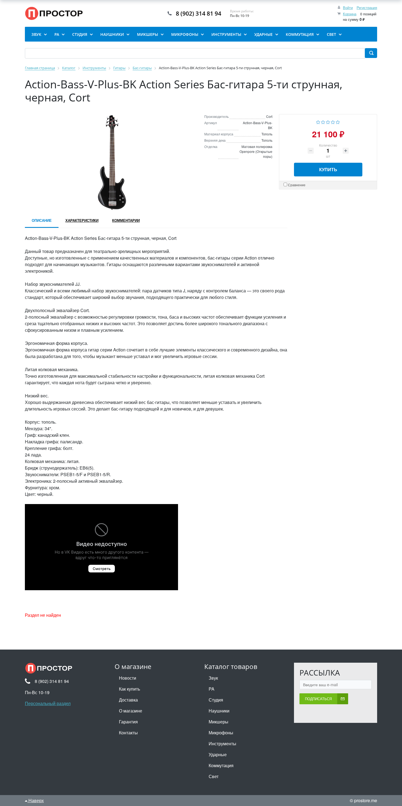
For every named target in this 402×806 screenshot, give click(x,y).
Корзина (349, 13)
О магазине (130, 711)
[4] (333, 121)
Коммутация (221, 765)
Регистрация (367, 7)
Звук (213, 678)
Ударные (218, 754)
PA (211, 689)
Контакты (128, 732)
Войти (348, 7)
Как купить (129, 689)
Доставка (128, 700)
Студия (216, 700)
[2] (323, 121)
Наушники (219, 711)
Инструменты (222, 743)
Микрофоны (221, 732)
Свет (214, 776)
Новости (127, 678)
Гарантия (128, 721)
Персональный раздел (48, 703)
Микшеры (218, 721)
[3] (328, 121)
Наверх (35, 800)
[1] (318, 121)
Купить (328, 169)
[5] (338, 121)
